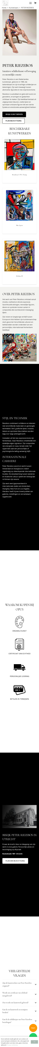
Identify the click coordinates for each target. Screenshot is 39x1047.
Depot (33, 1028)
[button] (30, 3)
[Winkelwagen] (35, 3)
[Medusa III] (19, 256)
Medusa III (19, 276)
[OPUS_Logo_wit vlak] (5, 3)
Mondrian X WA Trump (19, 175)
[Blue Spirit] (19, 205)
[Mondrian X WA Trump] (19, 154)
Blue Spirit (19, 225)
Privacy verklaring (12, 1045)
